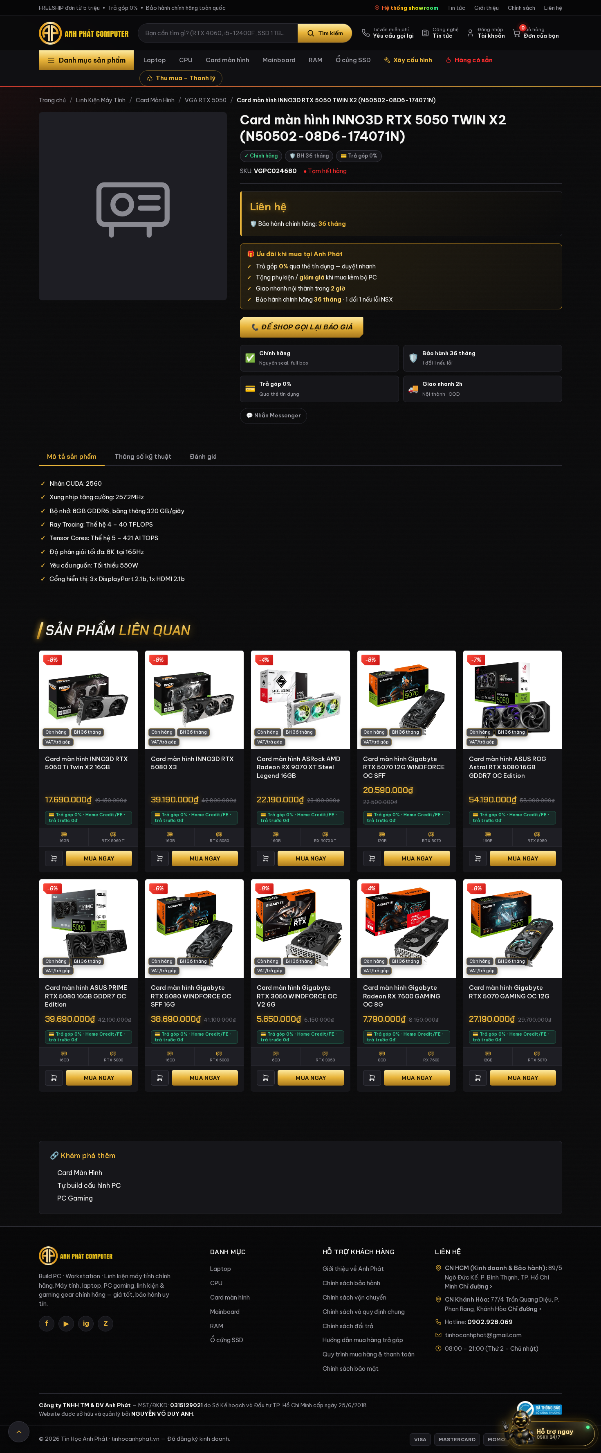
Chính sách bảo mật (351, 1368)
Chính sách (521, 8)
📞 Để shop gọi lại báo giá (302, 327)
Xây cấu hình (412, 60)
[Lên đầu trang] (18, 1431)
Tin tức (456, 8)
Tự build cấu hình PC (89, 1185)
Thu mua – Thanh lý (185, 78)
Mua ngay (99, 858)
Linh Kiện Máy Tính (101, 100)
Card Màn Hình (155, 100)
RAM (316, 60)
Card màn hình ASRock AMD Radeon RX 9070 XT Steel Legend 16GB (299, 767)
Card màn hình (227, 60)
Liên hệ (553, 8)
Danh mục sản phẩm (92, 60)
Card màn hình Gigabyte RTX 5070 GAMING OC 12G (509, 992)
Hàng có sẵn (474, 60)
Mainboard (279, 60)
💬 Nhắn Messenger (273, 415)
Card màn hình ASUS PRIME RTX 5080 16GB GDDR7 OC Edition (86, 996)
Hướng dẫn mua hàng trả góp (363, 1340)
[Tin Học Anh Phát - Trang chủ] (85, 33)
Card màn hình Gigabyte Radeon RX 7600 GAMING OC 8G (401, 996)
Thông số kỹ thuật (143, 456)
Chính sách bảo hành (351, 1283)
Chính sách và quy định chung (364, 1312)
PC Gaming (75, 1198)
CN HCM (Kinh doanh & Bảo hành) (495, 1268)
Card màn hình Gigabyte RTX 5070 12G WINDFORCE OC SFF (404, 767)
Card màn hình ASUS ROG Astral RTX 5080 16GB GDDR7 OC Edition (507, 767)
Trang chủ (52, 100)
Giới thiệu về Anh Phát (353, 1269)
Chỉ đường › (475, 1286)
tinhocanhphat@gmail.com (483, 1335)
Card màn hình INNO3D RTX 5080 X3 (192, 763)
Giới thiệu (486, 8)
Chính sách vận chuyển (354, 1297)
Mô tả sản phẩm (71, 456)
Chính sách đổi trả (348, 1326)
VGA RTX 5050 (205, 100)
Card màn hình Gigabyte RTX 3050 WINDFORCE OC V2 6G (297, 996)
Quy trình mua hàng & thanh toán (369, 1354)
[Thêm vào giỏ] (54, 858)
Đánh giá (203, 456)
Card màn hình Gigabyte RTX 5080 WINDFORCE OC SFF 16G (191, 996)
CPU (186, 60)
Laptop (155, 60)
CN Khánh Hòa (466, 1299)
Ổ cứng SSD (353, 60)
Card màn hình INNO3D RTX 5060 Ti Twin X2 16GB (86, 763)
